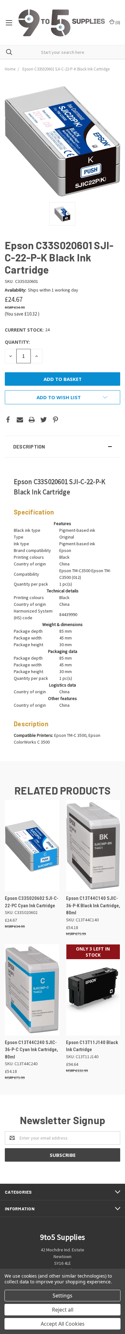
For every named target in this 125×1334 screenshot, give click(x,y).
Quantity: (17, 342)
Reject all (62, 1309)
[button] (62, 446)
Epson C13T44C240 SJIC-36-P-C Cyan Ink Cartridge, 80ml (31, 1050)
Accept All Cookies (63, 1323)
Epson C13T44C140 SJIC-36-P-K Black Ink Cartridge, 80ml (93, 905)
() (117, 22)
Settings (62, 1295)
